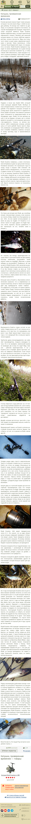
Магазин (8, 6)
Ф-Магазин (9, 804)
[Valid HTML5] (23, 815)
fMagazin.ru (2, 10)
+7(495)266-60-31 (25, 811)
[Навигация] (2, 6)
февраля (15, 10)
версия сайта (27, 819)
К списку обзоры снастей (16, 795)
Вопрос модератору (9, 750)
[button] (2, 810)
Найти (27, 6)
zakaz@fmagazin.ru (25, 805)
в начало (27, 751)
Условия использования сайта (8, 806)
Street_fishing (6, 19)
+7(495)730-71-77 (25, 808)
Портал (16, 6)
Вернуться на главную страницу (16, 797)
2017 (10, 10)
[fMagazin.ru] (3, 2)
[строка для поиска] (23, 6)
